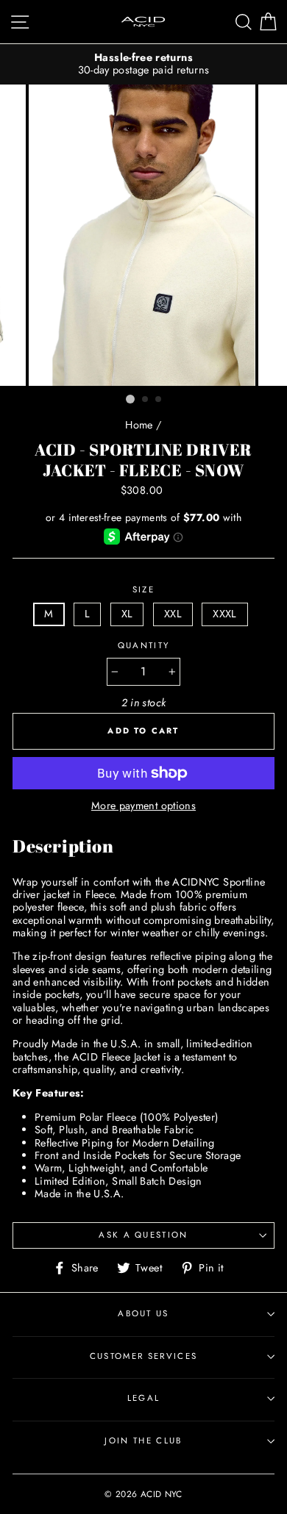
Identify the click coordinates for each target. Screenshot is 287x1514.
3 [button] (159, 399)
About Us (143, 1313)
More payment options (143, 806)
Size (143, 590)
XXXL (224, 613)
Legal (143, 1398)
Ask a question (143, 1235)
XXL (173, 613)
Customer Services (143, 1356)
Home (138, 424)
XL (127, 613)
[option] (143, 64)
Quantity (144, 646)
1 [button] (130, 399)
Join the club (143, 1440)
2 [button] (145, 399)
